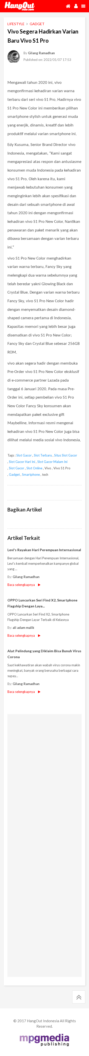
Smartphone (31, 474)
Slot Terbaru (43, 455)
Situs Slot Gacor (65, 455)
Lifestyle (15, 24)
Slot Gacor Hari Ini (22, 462)
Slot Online (34, 468)
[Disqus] (44, 780)
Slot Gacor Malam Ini (52, 462)
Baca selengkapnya (21, 635)
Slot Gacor (24, 455)
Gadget (14, 474)
